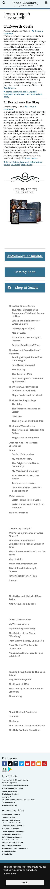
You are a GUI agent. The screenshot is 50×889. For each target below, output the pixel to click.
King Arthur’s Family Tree (25, 437)
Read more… (10, 88)
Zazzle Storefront (18, 512)
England (33, 91)
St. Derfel (15, 164)
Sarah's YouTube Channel (11, 845)
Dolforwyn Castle (8, 802)
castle (9, 91)
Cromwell (17, 91)
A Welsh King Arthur (9, 783)
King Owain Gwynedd (23, 364)
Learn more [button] (10, 874)
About (12, 450)
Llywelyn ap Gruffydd (23, 328)
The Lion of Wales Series (22, 426)
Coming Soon (25, 272)
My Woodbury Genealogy (25, 470)
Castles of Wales (8, 817)
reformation (36, 162)
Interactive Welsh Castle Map (13, 826)
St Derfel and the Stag (21, 102)
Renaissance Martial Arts (11, 834)
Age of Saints (12, 162)
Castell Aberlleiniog (9, 791)
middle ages (19, 94)
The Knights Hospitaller (11, 794)
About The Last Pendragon (23, 712)
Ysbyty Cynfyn (7, 797)
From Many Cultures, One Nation (26, 640)
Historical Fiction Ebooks (11, 823)
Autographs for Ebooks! (11, 814)
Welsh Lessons (16, 496)
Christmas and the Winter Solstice (15, 785)
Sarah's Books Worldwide (11, 840)
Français (13, 580)
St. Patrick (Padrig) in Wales (12, 788)
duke (25, 91)
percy (6, 97)
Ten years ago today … (24, 483)
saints (7, 164)
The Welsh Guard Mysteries (23, 386)
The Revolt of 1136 (22, 374)
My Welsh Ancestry (22, 458)
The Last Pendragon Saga (22, 400)
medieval (8, 94)
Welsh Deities (7, 854)
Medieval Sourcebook (10, 829)
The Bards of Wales (9, 805)
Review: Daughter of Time (26, 345)
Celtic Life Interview (23, 454)
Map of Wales (19, 332)
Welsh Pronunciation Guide (26, 499)
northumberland (34, 94)
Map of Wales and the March (27, 395)
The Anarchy (18, 369)
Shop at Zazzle (26, 287)
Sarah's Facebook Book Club (12, 843)
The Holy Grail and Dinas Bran (27, 420)
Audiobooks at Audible (25, 256)
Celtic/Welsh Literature (11, 820)
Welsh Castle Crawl (9, 851)
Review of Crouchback (24, 390)
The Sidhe (17, 404)
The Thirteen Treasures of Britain (27, 725)
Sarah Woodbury (25, 3)
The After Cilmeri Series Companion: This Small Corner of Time (28, 313)
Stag (23, 164)
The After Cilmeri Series (22, 306)
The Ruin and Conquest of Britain (14, 848)
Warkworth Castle (18, 26)
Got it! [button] (25, 882)
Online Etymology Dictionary (13, 831)
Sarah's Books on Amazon (11, 837)
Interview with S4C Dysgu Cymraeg (15, 780)
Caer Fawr (17, 416)
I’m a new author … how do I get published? (18, 800)
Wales (29, 164)
